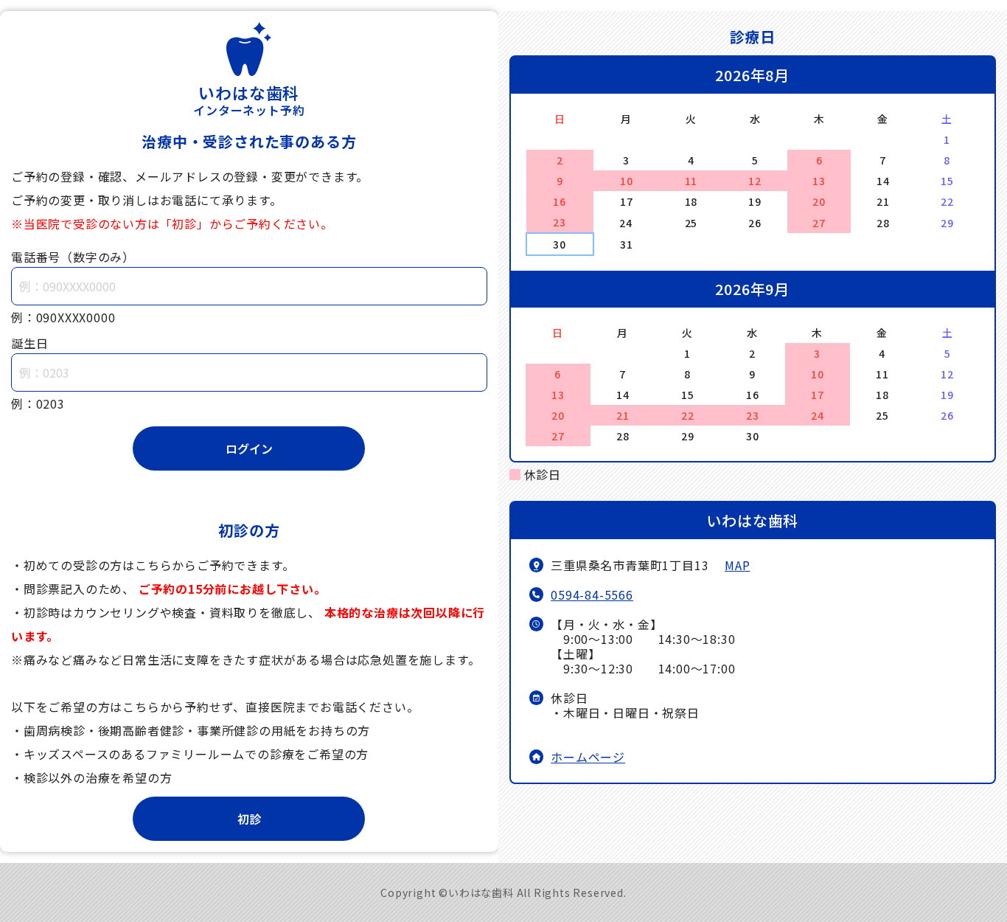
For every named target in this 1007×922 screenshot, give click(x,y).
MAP (737, 565)
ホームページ (588, 757)
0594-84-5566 (592, 594)
